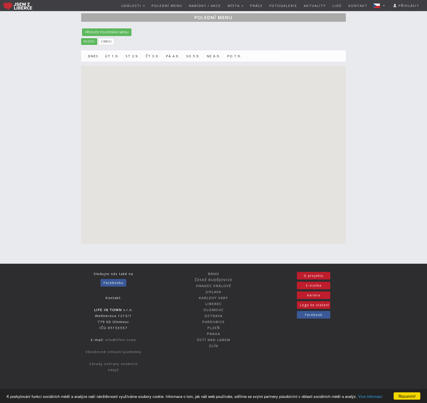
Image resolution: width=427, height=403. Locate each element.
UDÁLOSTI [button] (132, 5)
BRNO (213, 273)
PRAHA (213, 333)
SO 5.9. (193, 56)
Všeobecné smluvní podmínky (113, 351)
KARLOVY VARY (213, 297)
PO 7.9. (234, 56)
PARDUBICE (213, 321)
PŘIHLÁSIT (408, 5)
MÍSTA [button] (234, 5)
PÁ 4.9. (172, 56)
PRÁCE (256, 5)
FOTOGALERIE (283, 5)
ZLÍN (213, 345)
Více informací (370, 396)
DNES (93, 56)
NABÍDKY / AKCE (205, 5)
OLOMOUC (213, 309)
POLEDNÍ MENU (166, 5)
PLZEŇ (213, 327)
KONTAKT (357, 5)
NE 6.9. (213, 56)
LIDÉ (337, 5)
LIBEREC (213, 303)
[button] (380, 5)
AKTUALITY (315, 5)
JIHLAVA (213, 291)
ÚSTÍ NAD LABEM (213, 339)
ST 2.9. (132, 56)
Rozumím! (407, 396)
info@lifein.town (120, 339)
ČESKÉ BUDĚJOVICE (213, 279)
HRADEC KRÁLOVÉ (213, 285)
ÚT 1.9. (112, 56)
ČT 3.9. (152, 56)
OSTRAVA (214, 315)
